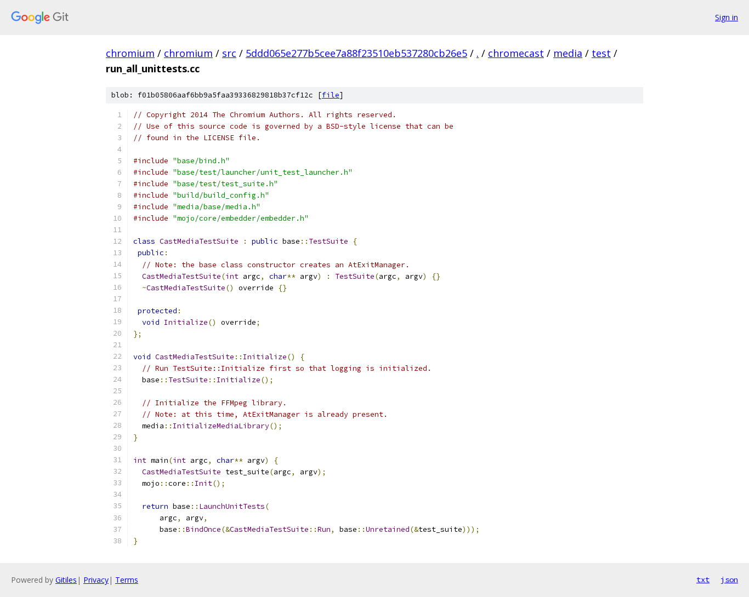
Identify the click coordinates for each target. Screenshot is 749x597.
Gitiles (66, 580)
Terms (126, 580)
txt (703, 579)
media (567, 53)
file (330, 95)
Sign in (726, 17)
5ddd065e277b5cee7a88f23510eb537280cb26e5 (356, 53)
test (601, 53)
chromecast (516, 53)
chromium (130, 53)
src (229, 53)
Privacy (96, 580)
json (729, 579)
